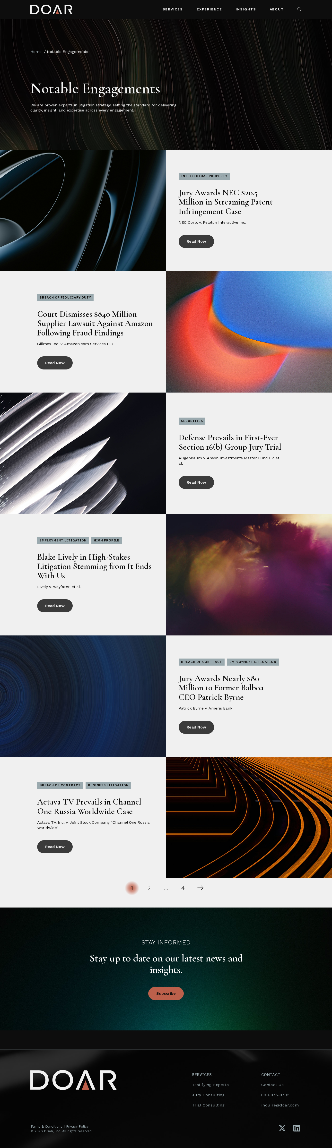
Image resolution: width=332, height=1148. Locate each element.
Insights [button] (246, 9)
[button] (299, 9)
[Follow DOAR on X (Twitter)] (282, 1128)
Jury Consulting (208, 1095)
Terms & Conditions (46, 1126)
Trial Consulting (208, 1105)
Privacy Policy (77, 1126)
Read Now (196, 241)
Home (36, 51)
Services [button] (173, 9)
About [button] (277, 9)
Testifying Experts (210, 1084)
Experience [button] (209, 9)
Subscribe (166, 993)
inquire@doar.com (280, 1105)
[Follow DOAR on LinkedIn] (297, 1128)
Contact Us (272, 1084)
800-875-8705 (275, 1095)
